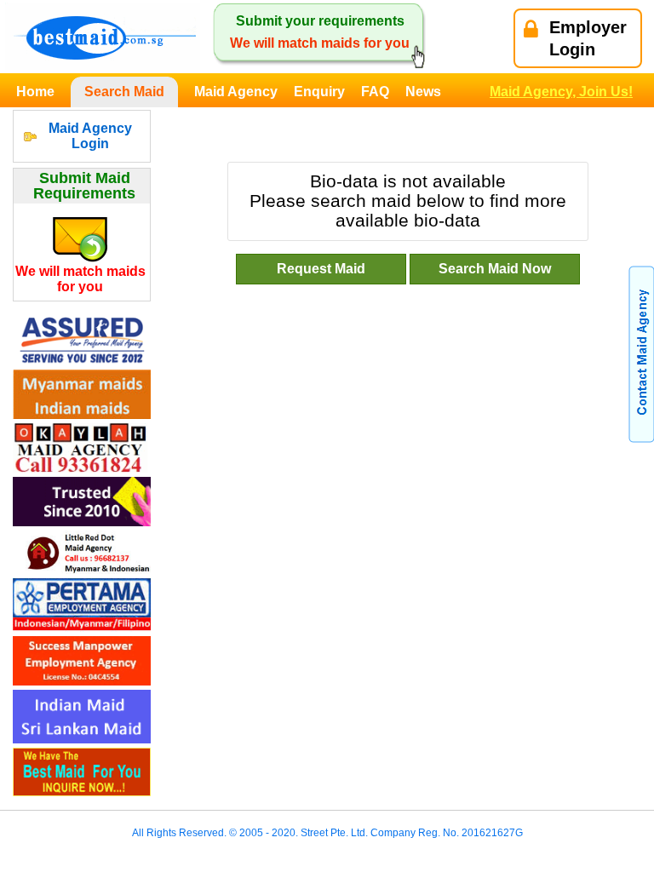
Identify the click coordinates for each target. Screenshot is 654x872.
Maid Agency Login (90, 136)
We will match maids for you (80, 279)
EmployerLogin (588, 38)
